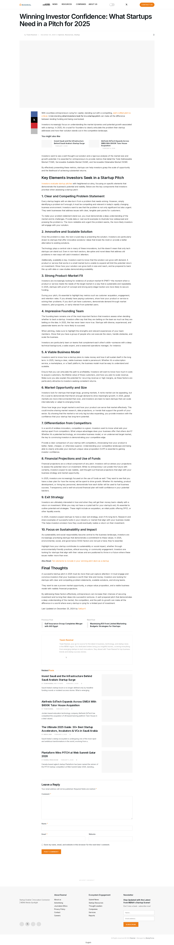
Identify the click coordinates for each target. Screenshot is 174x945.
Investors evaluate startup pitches (57, 183)
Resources (67, 4)
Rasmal (132, 938)
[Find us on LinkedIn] (122, 4)
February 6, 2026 (108, 148)
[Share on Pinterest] (34, 125)
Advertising (58, 903)
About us (93, 4)
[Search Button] (135, 4)
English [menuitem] (88, 942)
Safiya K (82, 608)
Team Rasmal (31, 35)
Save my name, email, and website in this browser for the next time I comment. (77, 845)
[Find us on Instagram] (118, 4)
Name (45, 824)
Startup (77, 35)
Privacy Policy (59, 909)
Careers (57, 916)
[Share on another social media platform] (34, 131)
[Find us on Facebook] (130, 4)
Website (92, 834)
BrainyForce (150, 938)
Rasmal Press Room (51, 760)
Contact (57, 912)
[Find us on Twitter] (126, 4)
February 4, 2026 (66, 760)
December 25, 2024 (48, 35)
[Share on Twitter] (34, 120)
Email (45, 834)
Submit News (94, 900)
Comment (46, 794)
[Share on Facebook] (34, 114)
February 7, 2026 (61, 146)
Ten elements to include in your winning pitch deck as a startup (80, 561)
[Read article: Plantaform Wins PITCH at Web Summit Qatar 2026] (117, 762)
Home (47, 4)
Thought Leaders (95, 906)
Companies (81, 4)
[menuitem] (87, 942)
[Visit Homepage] (25, 5)
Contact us (147, 5)
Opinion (61, 35)
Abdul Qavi (48, 734)
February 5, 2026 (60, 734)
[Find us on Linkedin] (39, 924)
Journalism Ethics (60, 906)
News (55, 4)
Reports (92, 916)
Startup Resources (96, 903)
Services (92, 912)
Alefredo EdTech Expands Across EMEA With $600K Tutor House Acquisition (115, 143)
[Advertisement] (87, 867)
